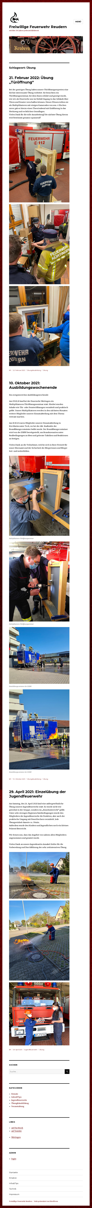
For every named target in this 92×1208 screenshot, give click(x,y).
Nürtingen (16, 1137)
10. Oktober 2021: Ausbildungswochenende (33, 385)
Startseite (13, 1172)
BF (10, 370)
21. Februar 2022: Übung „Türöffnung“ (31, 80)
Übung (45, 370)
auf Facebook (17, 1128)
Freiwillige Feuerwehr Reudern (38, 27)
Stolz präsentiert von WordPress (46, 1201)
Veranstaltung (17, 1106)
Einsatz (14, 1094)
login (13, 1159)
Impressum (14, 1194)
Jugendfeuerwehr (30, 1050)
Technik (12, 1189)
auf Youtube (16, 1131)
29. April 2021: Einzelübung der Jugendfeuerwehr (37, 794)
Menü (78, 22)
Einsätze (13, 1178)
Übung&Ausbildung (34, 370)
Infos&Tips (16, 1097)
